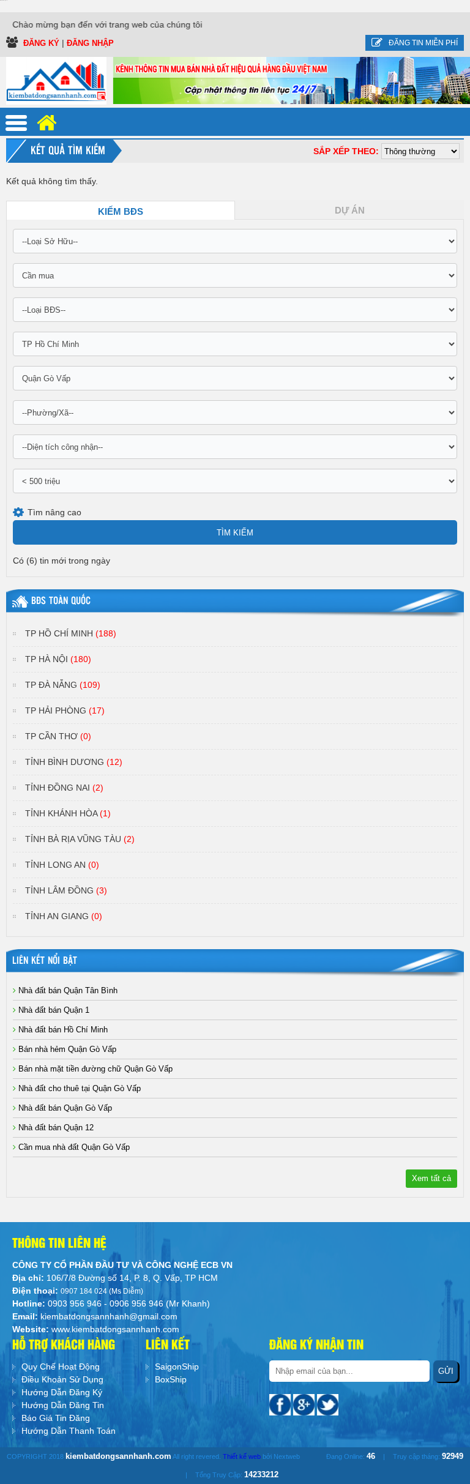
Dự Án (350, 210)
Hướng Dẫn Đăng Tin (62, 1405)
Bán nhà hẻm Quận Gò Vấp (66, 1049)
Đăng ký (42, 43)
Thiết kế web (242, 1456)
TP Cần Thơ (58, 736)
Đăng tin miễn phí (423, 43)
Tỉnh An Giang (63, 916)
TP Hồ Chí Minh (70, 633)
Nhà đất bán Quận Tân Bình (67, 990)
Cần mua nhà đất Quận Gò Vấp (73, 1147)
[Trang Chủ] (56, 80)
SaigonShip (177, 1366)
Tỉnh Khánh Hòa (68, 813)
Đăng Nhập (90, 43)
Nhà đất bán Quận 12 (55, 1127)
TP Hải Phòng (65, 710)
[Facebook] (281, 1404)
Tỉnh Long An (62, 865)
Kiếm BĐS (120, 212)
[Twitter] (327, 1404)
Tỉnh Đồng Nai (64, 787)
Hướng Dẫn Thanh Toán (68, 1431)
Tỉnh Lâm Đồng (66, 890)
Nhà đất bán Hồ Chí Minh (62, 1029)
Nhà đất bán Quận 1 (52, 1010)
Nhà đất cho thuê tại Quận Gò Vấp (78, 1088)
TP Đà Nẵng (62, 685)
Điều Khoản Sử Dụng (62, 1379)
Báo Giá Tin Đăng (55, 1418)
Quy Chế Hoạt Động (60, 1366)
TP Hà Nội (58, 659)
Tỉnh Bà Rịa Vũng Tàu (80, 839)
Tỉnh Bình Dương (73, 762)
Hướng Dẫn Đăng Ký (61, 1392)
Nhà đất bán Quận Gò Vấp (64, 1108)
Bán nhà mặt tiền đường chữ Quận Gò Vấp (94, 1068)
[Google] (305, 1404)
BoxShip (171, 1379)
